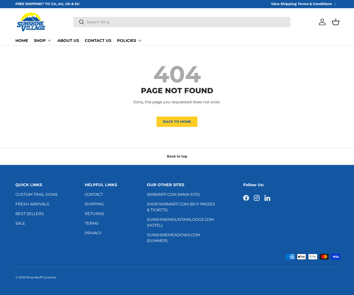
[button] (335, 22)
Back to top (177, 156)
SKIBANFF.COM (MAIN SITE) (173, 194)
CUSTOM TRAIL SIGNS (36, 194)
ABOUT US (68, 40)
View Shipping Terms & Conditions (301, 4)
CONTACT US (98, 40)
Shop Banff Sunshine (41, 277)
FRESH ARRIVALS (32, 204)
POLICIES (126, 40)
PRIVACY (93, 233)
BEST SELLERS (29, 213)
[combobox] (181, 22)
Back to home (177, 121)
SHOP (40, 40)
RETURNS (94, 213)
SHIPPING (94, 204)
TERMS (91, 223)
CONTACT (94, 194)
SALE (20, 223)
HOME (21, 40)
